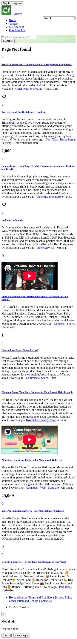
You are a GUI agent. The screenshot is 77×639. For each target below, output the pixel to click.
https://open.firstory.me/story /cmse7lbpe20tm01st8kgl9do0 (32, 510)
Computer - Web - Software (42, 487)
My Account (16, 27)
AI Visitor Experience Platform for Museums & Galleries (31, 460)
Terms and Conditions (41, 597)
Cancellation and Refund (24, 600)
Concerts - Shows (64, 323)
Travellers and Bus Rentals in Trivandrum (23, 111)
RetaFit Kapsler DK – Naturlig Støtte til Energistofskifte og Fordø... (36, 64)
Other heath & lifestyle (28, 88)
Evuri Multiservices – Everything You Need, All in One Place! (33, 561)
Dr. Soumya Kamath (12, 220)
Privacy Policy (63, 597)
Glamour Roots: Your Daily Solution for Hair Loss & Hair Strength (37, 392)
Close (6, 635)
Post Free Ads (17, 30)
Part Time (65, 587)
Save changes (20, 635)
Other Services (45, 247)
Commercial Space (37, 377)
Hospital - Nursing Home (41, 420)
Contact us (45, 600)
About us (22, 597)
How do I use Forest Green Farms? (19, 350)
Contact (13, 23)
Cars (39, 538)
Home (12, 20)
